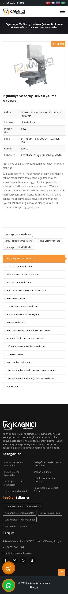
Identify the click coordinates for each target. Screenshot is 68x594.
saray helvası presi (50, 512)
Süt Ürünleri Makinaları (19, 362)
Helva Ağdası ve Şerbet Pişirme (23, 314)
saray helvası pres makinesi (20, 519)
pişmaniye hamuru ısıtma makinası (23, 506)
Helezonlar (13, 386)
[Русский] (58, 2)
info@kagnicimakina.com (19, 553)
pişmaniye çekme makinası (18, 234)
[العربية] (63, 2)
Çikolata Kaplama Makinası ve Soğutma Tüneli (31, 370)
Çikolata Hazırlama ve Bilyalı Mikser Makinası (30, 378)
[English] (53, 2)
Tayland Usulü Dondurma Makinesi (25, 338)
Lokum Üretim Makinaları (20, 266)
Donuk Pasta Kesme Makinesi (23, 306)
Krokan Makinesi (16, 298)
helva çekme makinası (50, 240)
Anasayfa (18, 27)
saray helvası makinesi (17, 526)
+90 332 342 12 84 (14, 2)
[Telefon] (8, 568)
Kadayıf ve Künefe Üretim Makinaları (26, 290)
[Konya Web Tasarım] (34, 587)
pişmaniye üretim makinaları (18, 247)
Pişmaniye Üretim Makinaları (43, 27)
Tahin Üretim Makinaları (19, 282)
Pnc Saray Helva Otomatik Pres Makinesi (28, 330)
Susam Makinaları (16, 322)
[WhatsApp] (8, 585)
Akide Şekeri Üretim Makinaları (23, 274)
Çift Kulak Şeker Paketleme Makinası (26, 346)
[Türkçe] (48, 2)
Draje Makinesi (15, 354)
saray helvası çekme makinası (19, 240)
